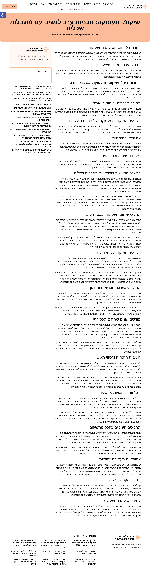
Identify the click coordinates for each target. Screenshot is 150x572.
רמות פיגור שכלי (55, 4)
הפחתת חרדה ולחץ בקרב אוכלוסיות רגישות (33, 104)
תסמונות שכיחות (73, 4)
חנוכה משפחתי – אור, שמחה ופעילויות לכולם (33, 108)
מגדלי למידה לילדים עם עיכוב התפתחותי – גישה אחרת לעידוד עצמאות (22, 553)
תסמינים (87, 4)
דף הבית (95, 35)
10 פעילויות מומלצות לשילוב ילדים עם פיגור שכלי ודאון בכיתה (24, 561)
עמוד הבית (108, 4)
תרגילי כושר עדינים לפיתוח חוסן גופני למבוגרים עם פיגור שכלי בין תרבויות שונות (53, 561)
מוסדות (33, 4)
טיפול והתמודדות (75, 9)
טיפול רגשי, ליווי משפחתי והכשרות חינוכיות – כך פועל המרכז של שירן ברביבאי (24, 543)
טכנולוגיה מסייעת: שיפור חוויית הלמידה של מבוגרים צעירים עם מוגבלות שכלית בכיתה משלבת (33, 144)
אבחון (42, 4)
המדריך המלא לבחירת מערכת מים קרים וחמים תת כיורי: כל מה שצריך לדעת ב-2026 (83, 543)
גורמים (97, 4)
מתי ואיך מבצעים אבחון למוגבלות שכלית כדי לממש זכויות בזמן (84, 561)
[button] (3, 15)
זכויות (62, 9)
